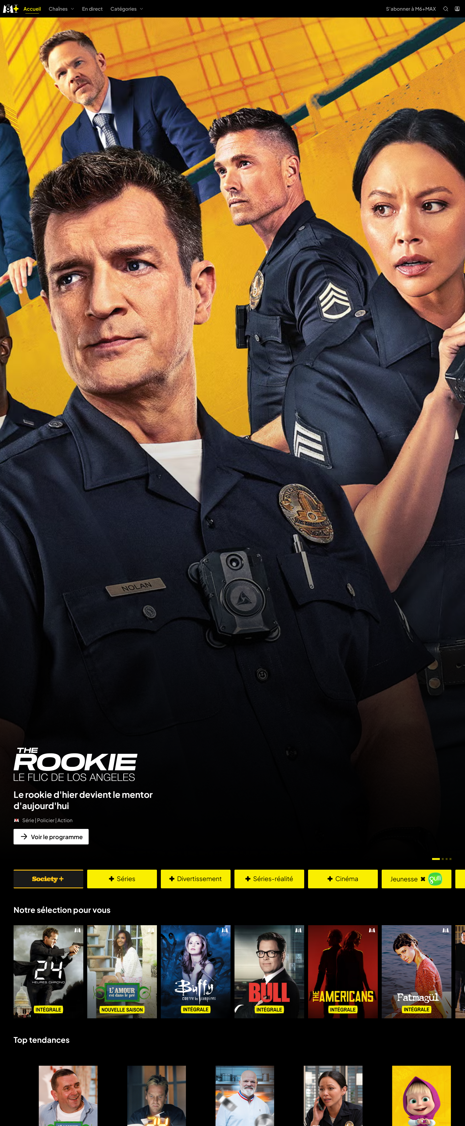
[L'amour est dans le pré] (122, 971)
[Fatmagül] (416, 971)
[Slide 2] (443, 859)
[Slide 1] (436, 859)
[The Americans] (343, 971)
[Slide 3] (447, 859)
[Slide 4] (450, 859)
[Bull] (269, 971)
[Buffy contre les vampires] (196, 971)
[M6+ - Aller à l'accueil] (11, 8)
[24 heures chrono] (48, 971)
